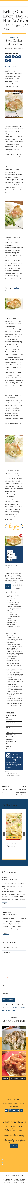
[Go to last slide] (4, 834)
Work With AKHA (17, 1176)
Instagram (9, 767)
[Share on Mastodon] (9, 60)
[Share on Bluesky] (6, 60)
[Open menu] (14, 3)
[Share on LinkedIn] (19, 56)
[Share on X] (9, 56)
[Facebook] (6, 1110)
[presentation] (14, 826)
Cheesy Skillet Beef (7, 789)
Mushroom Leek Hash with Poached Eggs (21, 791)
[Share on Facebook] (6, 56)
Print (7, 586)
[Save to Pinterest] (13, 56)
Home (7, 1176)
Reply (4, 903)
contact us (14, 1106)
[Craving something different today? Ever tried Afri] (14, 1063)
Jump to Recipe (11, 66)
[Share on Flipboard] (16, 56)
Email (4, 986)
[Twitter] (21, 1110)
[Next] (24, 834)
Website (5, 994)
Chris (5, 912)
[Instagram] (10, 1110)
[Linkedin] (17, 1110)
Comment (6, 952)
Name (5, 978)
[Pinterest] (14, 1110)
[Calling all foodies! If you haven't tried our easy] (14, 1038)
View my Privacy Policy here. (14, 1158)
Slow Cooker (14, 37)
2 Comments (19, 48)
